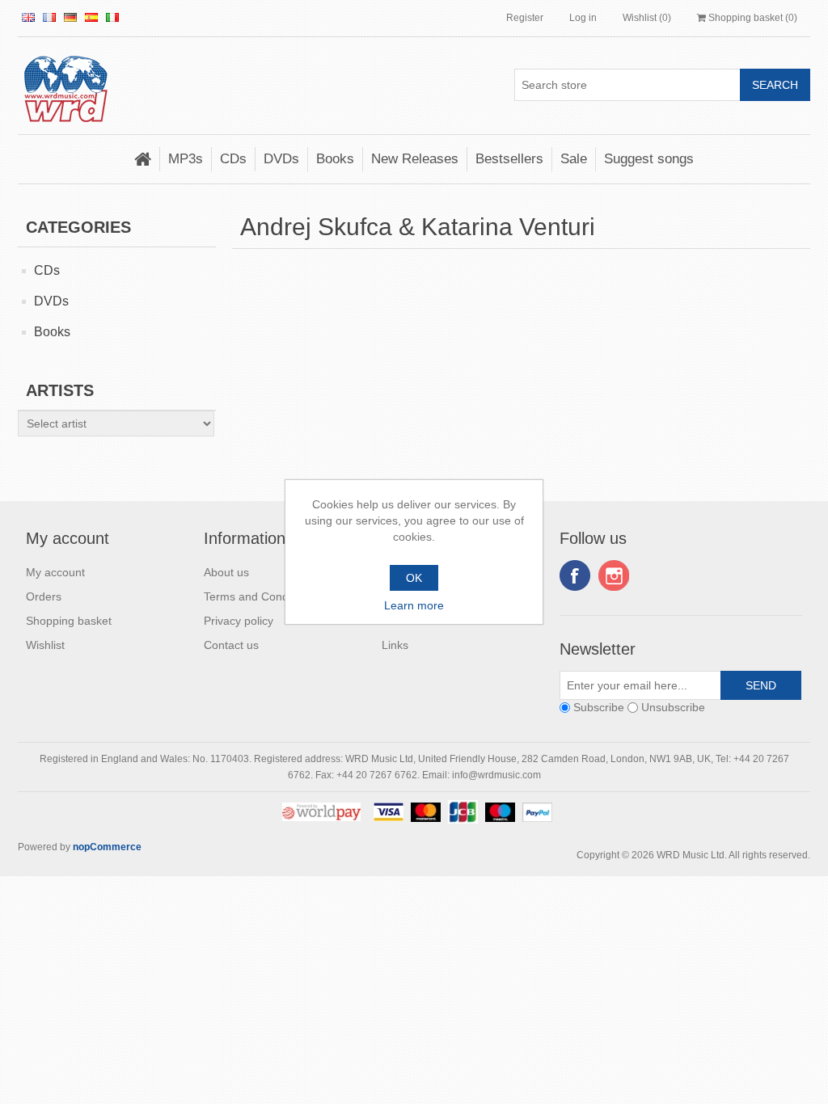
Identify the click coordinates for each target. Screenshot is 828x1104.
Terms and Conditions (259, 596)
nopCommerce (107, 847)
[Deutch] (70, 17)
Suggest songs (649, 158)
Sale (573, 158)
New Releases (414, 158)
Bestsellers (509, 158)
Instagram (613, 575)
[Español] (91, 17)
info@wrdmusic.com (496, 775)
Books (335, 158)
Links (395, 644)
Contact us (231, 644)
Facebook (575, 575)
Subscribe (598, 707)
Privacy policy (238, 620)
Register (524, 17)
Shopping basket (69, 620)
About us (226, 572)
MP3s (185, 158)
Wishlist (45, 644)
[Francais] (49, 17)
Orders (43, 596)
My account (55, 572)
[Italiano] (112, 17)
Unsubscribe (673, 707)
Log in (583, 17)
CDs (233, 158)
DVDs (281, 158)
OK (414, 577)
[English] (28, 17)
